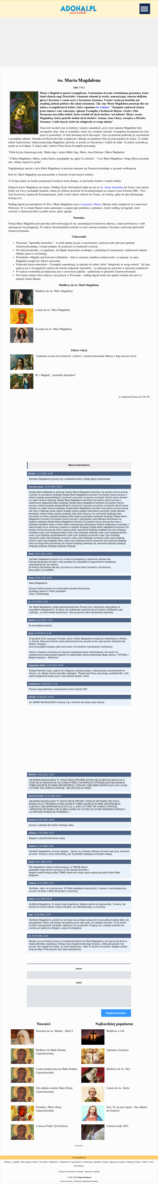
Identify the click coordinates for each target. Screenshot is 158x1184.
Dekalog (130, 1162)
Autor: (79, 968)
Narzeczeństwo (76, 1162)
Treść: (79, 983)
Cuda (151, 1162)
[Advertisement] (79, 429)
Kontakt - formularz (84, 1172)
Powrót (79, 1146)
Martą (97, 204)
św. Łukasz (102, 107)
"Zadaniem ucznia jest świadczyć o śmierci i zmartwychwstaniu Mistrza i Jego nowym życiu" (86, 356)
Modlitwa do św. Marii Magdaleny (54, 291)
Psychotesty (78, 1166)
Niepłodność (65, 1162)
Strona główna (79, 1157)
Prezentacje (88, 1162)
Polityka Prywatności (67, 1172)
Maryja (105, 1162)
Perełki (144, 1162)
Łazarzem (86, 204)
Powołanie (44, 1162)
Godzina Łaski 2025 (117, 1126)
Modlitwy (8, 1162)
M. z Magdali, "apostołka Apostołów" (55, 375)
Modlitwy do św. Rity (118, 1069)
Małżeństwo (53, 1162)
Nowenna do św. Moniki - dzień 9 (54, 1031)
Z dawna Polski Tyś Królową (52, 1126)
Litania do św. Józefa (117, 1088)
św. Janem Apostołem (112, 187)
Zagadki (16, 1162)
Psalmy (137, 1162)
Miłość (35, 1162)
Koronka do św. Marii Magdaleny (53, 329)
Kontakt (96, 1172)
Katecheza (97, 1162)
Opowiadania (26, 1162)
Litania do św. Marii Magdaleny (52, 310)
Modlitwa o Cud (115, 1031)
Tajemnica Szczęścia (117, 1050)
